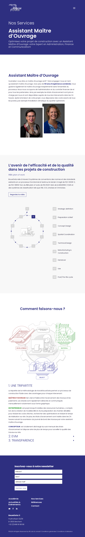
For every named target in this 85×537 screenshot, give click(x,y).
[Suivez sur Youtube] (9, 508)
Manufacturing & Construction (65, 251)
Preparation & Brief (65, 217)
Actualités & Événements (14, 503)
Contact (35, 506)
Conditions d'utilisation (65, 531)
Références (36, 502)
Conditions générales (48, 531)
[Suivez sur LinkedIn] (16, 508)
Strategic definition (65, 209)
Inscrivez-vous (21, 488)
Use (59, 268)
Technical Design (65, 243)
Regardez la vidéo (17, 194)
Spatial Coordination (66, 234)
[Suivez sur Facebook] (13, 508)
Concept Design (64, 226)
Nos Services (37, 498)
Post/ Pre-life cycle (65, 277)
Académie (13, 498)
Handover (62, 260)
